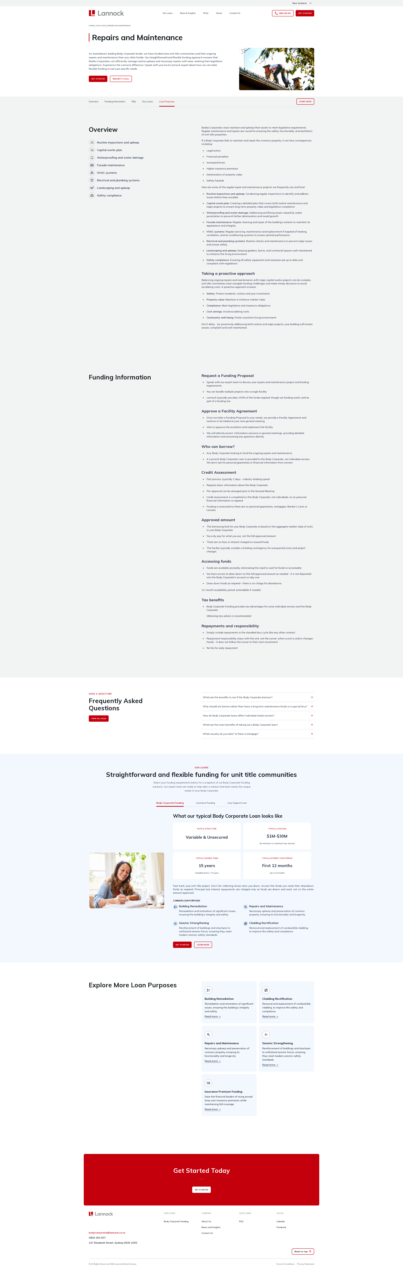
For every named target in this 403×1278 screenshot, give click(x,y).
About (219, 13)
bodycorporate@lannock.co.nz (107, 1232)
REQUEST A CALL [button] (121, 79)
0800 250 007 (97, 1237)
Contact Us (235, 13)
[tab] (93, 101)
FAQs (205, 13)
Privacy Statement (305, 1264)
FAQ (241, 1221)
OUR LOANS (101, 26)
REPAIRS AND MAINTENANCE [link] (119, 26)
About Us (206, 1221)
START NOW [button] (305, 101)
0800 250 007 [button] (285, 13)
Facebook (281, 1227)
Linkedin (281, 1221)
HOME (91, 26)
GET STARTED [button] (305, 13)
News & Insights (188, 13)
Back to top (301, 1251)
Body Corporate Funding (176, 1221)
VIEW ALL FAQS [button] (98, 718)
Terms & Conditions (285, 1264)
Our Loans (168, 13)
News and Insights (211, 1227)
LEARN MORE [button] (203, 944)
